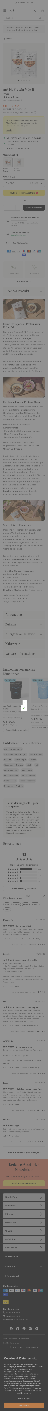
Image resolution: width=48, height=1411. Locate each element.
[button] (25, 702)
